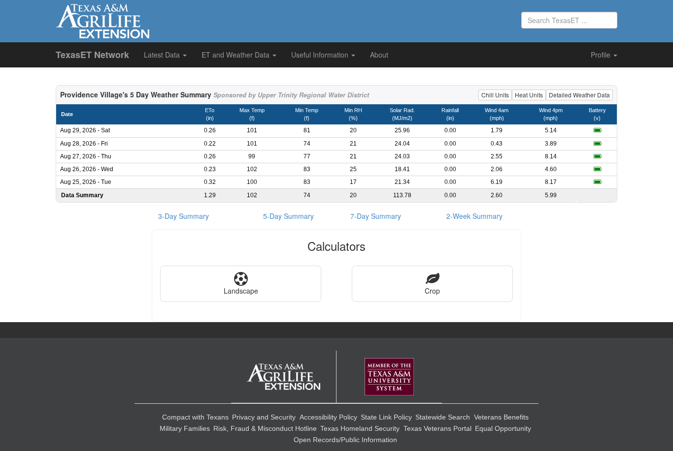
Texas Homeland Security (360, 428)
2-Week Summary (474, 216)
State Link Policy (386, 417)
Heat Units (529, 94)
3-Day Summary (183, 216)
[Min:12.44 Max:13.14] (597, 182)
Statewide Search (442, 417)
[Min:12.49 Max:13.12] (597, 169)
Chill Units (495, 94)
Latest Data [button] (163, 55)
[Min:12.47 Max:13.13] (597, 130)
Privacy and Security (264, 417)
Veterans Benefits (501, 417)
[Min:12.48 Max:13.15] (597, 143)
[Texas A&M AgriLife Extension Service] (283, 377)
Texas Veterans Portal (437, 428)
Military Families (185, 428)
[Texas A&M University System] (389, 377)
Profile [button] (601, 55)
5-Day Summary (288, 216)
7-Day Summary (375, 216)
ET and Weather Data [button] (236, 55)
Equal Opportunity (503, 428)
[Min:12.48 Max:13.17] (597, 156)
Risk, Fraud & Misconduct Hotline (265, 428)
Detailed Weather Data (579, 94)
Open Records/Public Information (345, 440)
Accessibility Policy (328, 417)
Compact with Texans (195, 417)
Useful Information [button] (320, 55)
